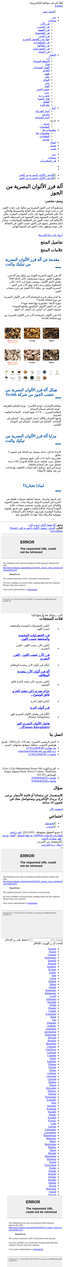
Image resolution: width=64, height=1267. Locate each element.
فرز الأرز (45, 23)
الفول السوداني (41, 67)
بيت (54, 17)
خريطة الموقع (25, 835)
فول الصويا (44, 98)
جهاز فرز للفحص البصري (36, 39)
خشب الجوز (43, 89)
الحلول (52, 54)
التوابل (46, 80)
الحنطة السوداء (41, 61)
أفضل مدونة (8, 835)
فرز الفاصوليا (42, 33)
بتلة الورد (45, 105)
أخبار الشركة (43, 111)
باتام (47, 76)
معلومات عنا (49, 130)
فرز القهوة (44, 29)
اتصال (53, 142)
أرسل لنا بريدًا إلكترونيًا (51, 235)
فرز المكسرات (41, 42)
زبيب (47, 92)
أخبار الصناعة (42, 117)
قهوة (47, 73)
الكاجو (46, 70)
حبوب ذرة (44, 95)
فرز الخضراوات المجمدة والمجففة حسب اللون (34, 637)
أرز (48, 58)
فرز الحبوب (43, 26)
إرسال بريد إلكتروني (52, 844)
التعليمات (45, 126)
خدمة (47, 123)
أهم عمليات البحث (51, 838)
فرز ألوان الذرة (40, 707)
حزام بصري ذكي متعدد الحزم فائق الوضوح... (31, 692)
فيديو (53, 148)
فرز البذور (44, 36)
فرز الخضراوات (41, 48)
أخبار (53, 108)
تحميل (53, 145)
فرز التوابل (44, 51)
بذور (47, 83)
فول (47, 64)
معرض (46, 114)
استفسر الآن (56, 809)
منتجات (52, 20)
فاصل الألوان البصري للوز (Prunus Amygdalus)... (33, 725)
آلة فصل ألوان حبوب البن (41, 525)
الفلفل (46, 101)
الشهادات (45, 136)
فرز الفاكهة (43, 45)
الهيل (47, 86)
